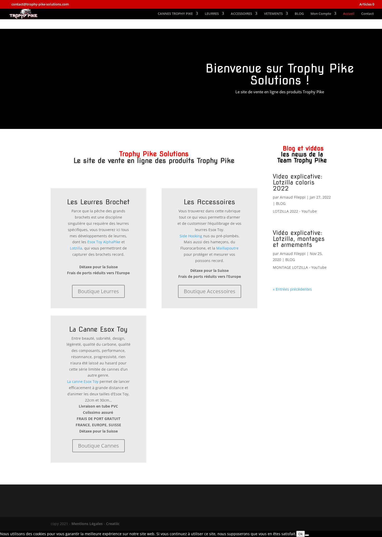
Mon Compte (321, 14)
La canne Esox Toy (82, 381)
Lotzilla (76, 248)
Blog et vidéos (302, 154)
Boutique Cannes (98, 445)
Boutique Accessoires (209, 291)
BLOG (299, 14)
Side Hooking (191, 235)
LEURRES (212, 14)
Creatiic (113, 523)
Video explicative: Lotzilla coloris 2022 (297, 182)
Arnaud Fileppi (293, 197)
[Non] (307, 535)
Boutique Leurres (98, 291)
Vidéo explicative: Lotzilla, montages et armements (299, 238)
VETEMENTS (273, 14)
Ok (300, 534)
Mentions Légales (87, 523)
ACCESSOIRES (241, 14)
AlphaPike (111, 241)
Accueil (348, 14)
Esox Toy (94, 241)
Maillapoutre (227, 248)
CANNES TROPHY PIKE (175, 14)
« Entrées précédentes (292, 289)
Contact (367, 14)
